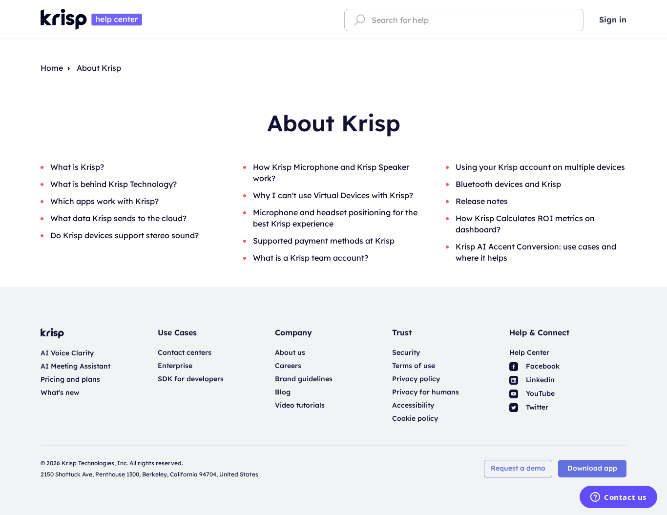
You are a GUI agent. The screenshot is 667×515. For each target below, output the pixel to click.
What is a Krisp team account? (310, 258)
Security (406, 352)
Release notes (482, 201)
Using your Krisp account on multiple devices (540, 167)
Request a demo (518, 468)
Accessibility (413, 405)
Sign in (612, 19)
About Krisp (99, 68)
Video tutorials (300, 405)
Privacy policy (416, 378)
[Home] (91, 18)
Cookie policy (415, 418)
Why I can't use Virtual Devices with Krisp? (333, 195)
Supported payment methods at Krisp (324, 241)
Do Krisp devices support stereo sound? (124, 235)
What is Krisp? (77, 167)
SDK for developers (191, 378)
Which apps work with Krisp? (104, 201)
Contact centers (184, 352)
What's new (60, 392)
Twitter (536, 407)
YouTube (539, 393)
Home (52, 68)
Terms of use (413, 365)
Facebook (542, 366)
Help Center (529, 352)
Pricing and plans (70, 379)
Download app (592, 468)
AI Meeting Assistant (75, 366)
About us (290, 352)
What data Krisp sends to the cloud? (118, 218)
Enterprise (175, 365)
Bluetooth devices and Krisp (508, 184)
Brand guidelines (304, 378)
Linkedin (539, 379)
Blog (283, 392)
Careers (288, 365)
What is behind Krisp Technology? (113, 184)
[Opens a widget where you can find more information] (618, 498)
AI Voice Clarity (67, 353)
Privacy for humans (425, 392)
